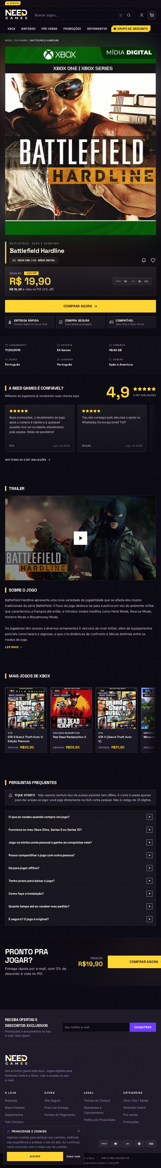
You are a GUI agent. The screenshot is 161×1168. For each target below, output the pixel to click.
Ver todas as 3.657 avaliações (25, 459)
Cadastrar (142, 1027)
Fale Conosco (14, 1122)
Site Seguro (52, 1100)
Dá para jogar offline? (80, 868)
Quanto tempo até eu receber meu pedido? (80, 906)
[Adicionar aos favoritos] (153, 260)
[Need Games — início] (16, 15)
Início (8, 40)
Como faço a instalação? (80, 893)
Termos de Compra (97, 1100)
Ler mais (12, 647)
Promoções (131, 1122)
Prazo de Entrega (56, 1107)
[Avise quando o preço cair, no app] (143, 260)
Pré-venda (130, 1114)
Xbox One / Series (135, 1100)
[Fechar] (78, 1131)
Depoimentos (14, 1114)
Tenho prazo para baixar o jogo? (80, 880)
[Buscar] (128, 15)
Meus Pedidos (15, 1107)
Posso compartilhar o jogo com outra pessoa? (80, 855)
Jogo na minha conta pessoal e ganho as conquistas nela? (80, 842)
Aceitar (35, 1156)
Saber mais (73, 1156)
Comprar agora (78, 306)
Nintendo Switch (134, 1107)
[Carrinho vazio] (152, 15)
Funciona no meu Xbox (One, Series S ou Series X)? (80, 829)
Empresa (11, 1100)
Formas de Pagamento (59, 1114)
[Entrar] (142, 15)
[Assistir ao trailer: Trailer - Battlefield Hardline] (80, 538)
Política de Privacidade (99, 1119)
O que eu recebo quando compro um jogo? (80, 816)
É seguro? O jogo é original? (80, 919)
